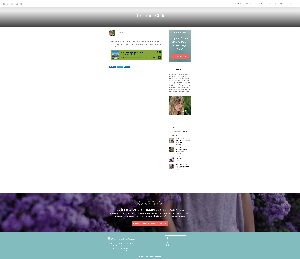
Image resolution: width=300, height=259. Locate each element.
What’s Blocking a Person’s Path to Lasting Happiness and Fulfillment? (180, 167)
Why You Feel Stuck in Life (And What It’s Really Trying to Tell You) (180, 141)
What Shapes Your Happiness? (180, 159)
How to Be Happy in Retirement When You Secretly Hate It (180, 150)
